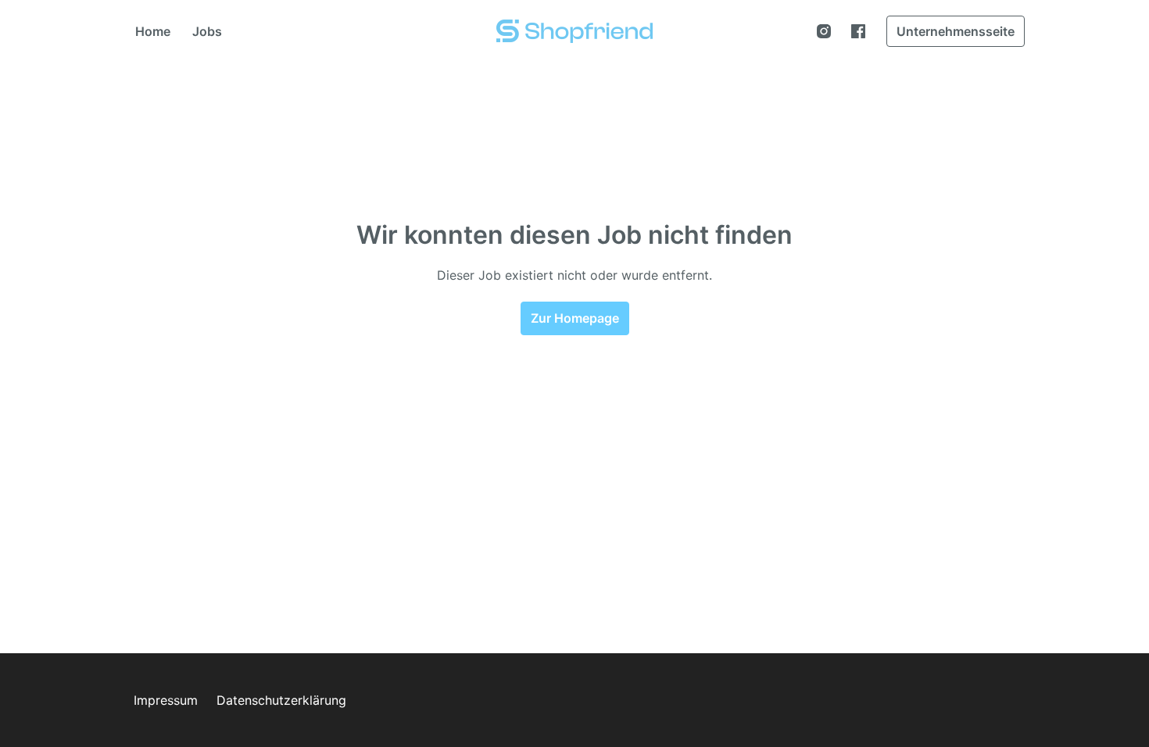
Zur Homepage (575, 318)
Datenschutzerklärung (281, 700)
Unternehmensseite (956, 31)
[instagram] (823, 31)
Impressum (166, 700)
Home (152, 31)
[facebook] (858, 31)
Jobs (207, 31)
